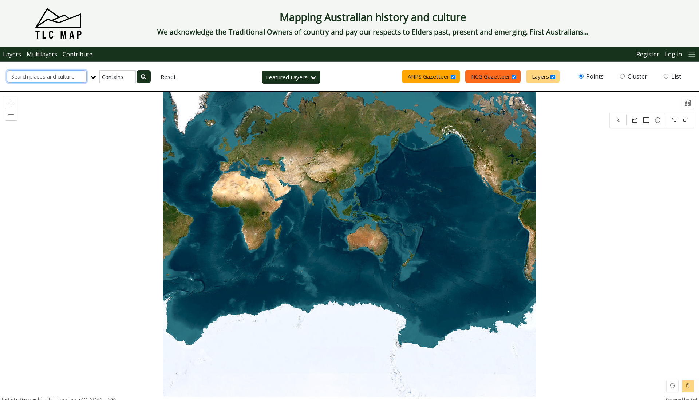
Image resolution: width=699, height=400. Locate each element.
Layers (12, 54)
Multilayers (42, 54)
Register (647, 54)
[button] (11, 103)
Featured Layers (287, 77)
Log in (673, 54)
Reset (168, 76)
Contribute (77, 54)
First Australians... (559, 32)
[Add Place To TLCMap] (688, 386)
